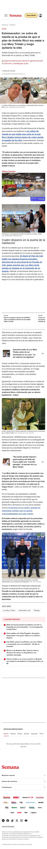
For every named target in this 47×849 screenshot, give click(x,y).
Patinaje (37, 610)
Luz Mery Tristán (9, 610)
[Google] (3, 820)
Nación (12, 25)
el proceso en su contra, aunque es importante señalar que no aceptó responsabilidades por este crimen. (21, 511)
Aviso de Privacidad (10, 826)
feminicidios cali (24, 610)
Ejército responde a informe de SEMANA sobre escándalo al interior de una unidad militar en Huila (17, 319)
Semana (5, 25)
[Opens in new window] (7, 820)
